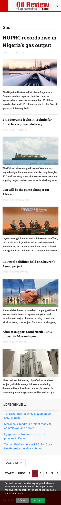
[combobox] (57, 6)
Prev (21, 473)
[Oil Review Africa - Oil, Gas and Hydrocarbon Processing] (33, 4)
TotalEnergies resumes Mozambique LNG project (27, 415)
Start (9, 473)
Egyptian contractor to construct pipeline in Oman (25, 436)
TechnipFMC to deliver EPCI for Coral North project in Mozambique (28, 446)
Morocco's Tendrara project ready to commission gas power (28, 426)
